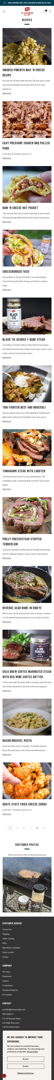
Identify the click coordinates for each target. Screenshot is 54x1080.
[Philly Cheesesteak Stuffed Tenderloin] (27, 515)
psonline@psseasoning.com (13, 1009)
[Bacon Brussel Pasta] (27, 717)
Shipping (5, 934)
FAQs (4, 943)
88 (37, 828)
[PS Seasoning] (27, 11)
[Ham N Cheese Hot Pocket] (27, 184)
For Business (7, 985)
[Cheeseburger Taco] (27, 248)
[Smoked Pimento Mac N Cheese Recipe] (27, 46)
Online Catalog (8, 938)
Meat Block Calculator (11, 948)
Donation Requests (10, 990)
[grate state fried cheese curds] (27, 780)
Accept (26, 1059)
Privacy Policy (32, 1051)
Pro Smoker (7, 994)
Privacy (5, 957)
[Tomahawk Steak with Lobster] (27, 447)
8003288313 (8, 1014)
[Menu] (3, 11)
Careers (5, 981)
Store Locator (8, 952)
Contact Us (7, 929)
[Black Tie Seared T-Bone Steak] (27, 316)
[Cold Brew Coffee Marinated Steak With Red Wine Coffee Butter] (27, 648)
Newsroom (6, 976)
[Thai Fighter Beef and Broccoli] (27, 383)
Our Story (6, 972)
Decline (26, 1066)
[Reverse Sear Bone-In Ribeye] (27, 584)
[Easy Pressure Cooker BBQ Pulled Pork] (27, 119)
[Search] (50, 11)
